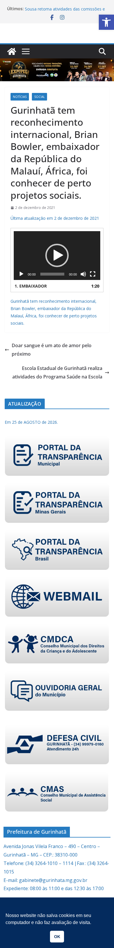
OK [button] (57, 936)
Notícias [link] (20, 97)
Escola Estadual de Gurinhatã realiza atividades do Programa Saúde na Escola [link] (57, 372)
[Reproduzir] (21, 274)
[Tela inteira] (93, 274)
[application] (57, 255)
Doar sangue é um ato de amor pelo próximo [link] (51, 349)
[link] (106, 22)
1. (31, 286)
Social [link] (39, 97)
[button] (57, 255)
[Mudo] (83, 274)
